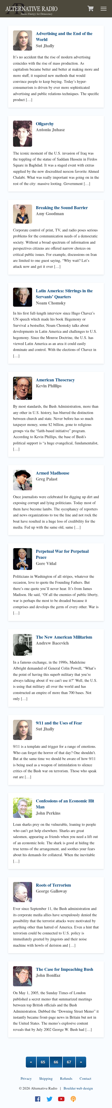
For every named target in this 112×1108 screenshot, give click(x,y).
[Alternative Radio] (31, 8)
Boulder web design (78, 1088)
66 (56, 1062)
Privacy (26, 1078)
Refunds (66, 1078)
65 (43, 1062)
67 (69, 1062)
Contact (85, 1078)
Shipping (46, 1078)
